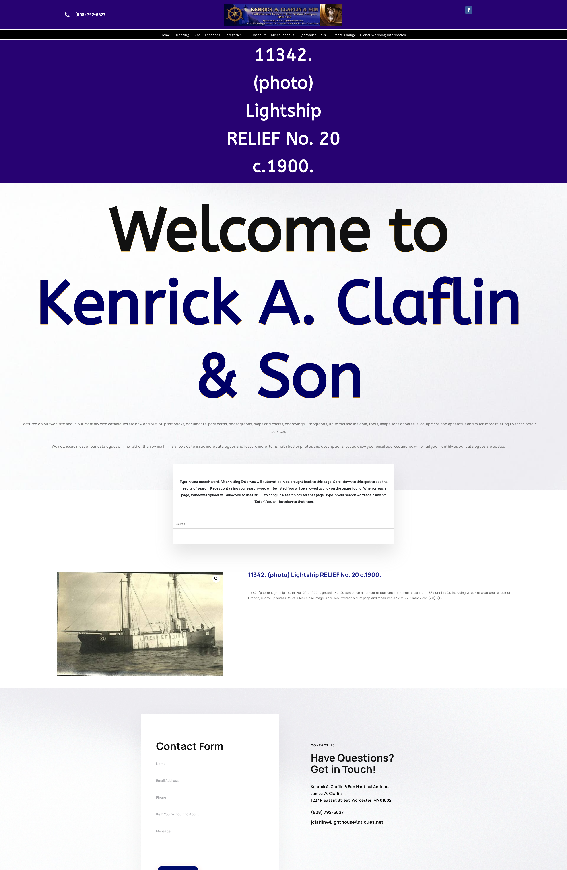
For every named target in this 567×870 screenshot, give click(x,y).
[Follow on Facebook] (468, 10)
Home (165, 35)
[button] (216, 579)
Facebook (212, 35)
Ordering (182, 35)
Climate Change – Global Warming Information (368, 35)
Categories (233, 35)
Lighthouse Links (312, 35)
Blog (197, 35)
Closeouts (258, 35)
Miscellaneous (282, 35)
